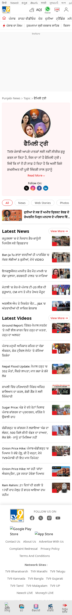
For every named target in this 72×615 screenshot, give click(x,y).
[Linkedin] (45, 188)
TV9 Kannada (16, 578)
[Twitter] (26, 188)
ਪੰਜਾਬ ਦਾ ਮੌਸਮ (14, 25)
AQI (39, 10)
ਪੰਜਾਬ (12, 18)
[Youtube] (58, 518)
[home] (4, 18)
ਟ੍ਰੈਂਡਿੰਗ (60, 18)
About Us (29, 541)
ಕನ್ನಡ (24, 3)
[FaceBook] (32, 518)
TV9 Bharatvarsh (16, 571)
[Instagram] (32, 188)
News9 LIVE (25, 593)
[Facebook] (39, 188)
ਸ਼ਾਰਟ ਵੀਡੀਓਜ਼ (27, 18)
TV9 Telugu (57, 571)
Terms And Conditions (34, 556)
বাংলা (63, 3)
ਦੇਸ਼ (40, 18)
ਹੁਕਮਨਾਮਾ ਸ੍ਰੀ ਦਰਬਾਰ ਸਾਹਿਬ (42, 25)
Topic (27, 98)
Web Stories (43, 203)
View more (58, 231)
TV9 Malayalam (36, 586)
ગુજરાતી (53, 3)
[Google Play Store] (22, 531)
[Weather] (32, 9)
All (7, 203)
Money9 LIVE (44, 593)
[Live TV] (56, 9)
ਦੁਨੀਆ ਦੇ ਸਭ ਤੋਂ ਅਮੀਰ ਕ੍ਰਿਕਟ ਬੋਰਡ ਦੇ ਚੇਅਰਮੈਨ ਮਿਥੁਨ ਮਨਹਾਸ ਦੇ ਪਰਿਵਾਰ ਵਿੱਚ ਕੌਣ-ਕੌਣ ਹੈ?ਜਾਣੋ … (46, 217)
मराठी (43, 3)
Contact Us (12, 541)
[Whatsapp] (47, 9)
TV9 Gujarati (54, 578)
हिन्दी (4, 3)
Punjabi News (11, 98)
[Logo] (6, 9)
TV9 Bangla (35, 578)
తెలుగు (34, 3)
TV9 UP (55, 586)
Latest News (15, 231)
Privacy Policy (50, 549)
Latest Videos (17, 318)
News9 (14, 3)
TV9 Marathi (39, 571)
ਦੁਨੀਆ (49, 18)
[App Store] (47, 535)
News (22, 203)
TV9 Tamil (17, 586)
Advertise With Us (51, 541)
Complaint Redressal (23, 549)
